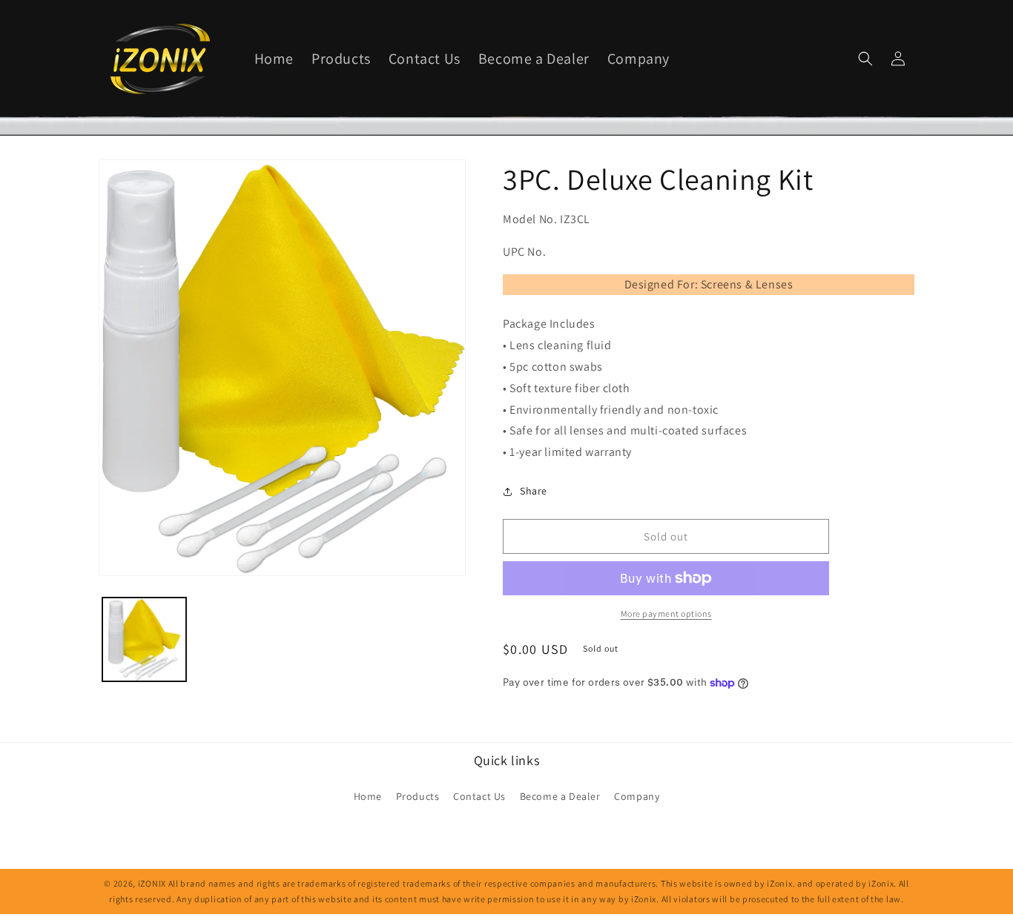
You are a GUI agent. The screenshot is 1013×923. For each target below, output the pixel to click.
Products (418, 796)
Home (368, 796)
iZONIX (152, 883)
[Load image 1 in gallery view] (144, 639)
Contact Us (479, 796)
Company (636, 796)
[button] (865, 58)
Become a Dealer (560, 796)
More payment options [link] (666, 613)
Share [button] (533, 490)
